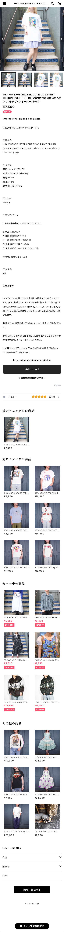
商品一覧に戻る (32, 889)
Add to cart (32, 369)
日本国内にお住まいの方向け (32, 378)
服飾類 (5, 866)
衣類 (4, 857)
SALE (5, 875)
